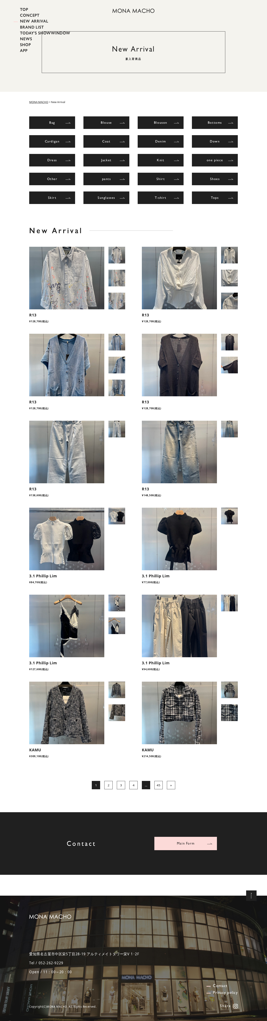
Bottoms (215, 123)
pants (106, 179)
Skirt (52, 198)
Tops (215, 198)
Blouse (106, 123)
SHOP (25, 44)
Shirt (160, 179)
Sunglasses (106, 198)
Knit (160, 160)
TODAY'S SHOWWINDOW (45, 32)
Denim (160, 141)
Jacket (106, 160)
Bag (52, 123)
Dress (52, 160)
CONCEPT (30, 15)
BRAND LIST (32, 26)
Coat (106, 141)
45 (158, 785)
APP (24, 50)
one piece (215, 160)
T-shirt (160, 198)
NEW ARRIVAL (34, 21)
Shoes (215, 179)
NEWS (26, 38)
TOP (24, 9)
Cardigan (52, 141)
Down (215, 141)
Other (52, 179)
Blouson (160, 123)
